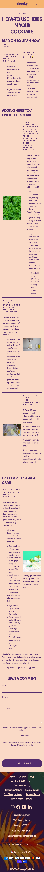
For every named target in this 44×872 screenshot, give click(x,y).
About (12, 776)
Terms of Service (23, 745)
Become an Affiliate (13, 790)
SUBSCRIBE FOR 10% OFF (21, 845)
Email (5, 697)
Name (5, 685)
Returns (29, 798)
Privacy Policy (17, 798)
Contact (22, 776)
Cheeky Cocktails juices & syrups (13, 82)
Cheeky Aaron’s (34, 286)
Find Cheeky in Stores (13, 794)
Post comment (22, 735)
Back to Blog (23, 763)
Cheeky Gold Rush (14, 647)
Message (6, 709)
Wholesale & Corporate (22, 781)
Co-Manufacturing (22, 785)
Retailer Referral (32, 790)
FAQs (32, 776)
